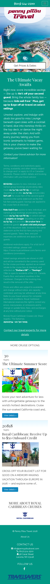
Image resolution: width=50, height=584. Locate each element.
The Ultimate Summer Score (24, 363)
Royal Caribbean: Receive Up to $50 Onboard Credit (24, 436)
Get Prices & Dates (25, 65)
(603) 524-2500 (24, 3)
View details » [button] (10, 415)
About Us (25, 537)
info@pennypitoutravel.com (26, 548)
